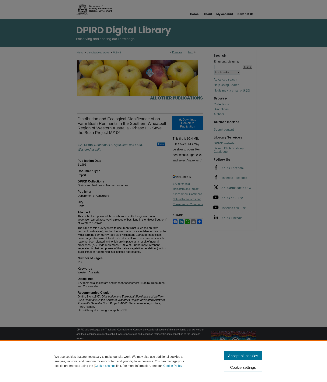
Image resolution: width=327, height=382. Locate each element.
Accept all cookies (243, 356)
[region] (163, 361)
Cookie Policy (172, 365)
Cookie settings (105, 365)
